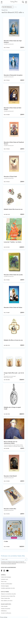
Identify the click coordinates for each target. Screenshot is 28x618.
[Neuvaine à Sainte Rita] (14, 496)
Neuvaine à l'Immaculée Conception (13, 75)
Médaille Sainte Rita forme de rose (13, 209)
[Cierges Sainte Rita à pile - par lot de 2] (14, 360)
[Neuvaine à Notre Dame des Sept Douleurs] (14, 28)
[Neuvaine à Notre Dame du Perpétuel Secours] (14, 129)
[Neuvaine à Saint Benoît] (14, 463)
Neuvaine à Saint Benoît (10, 476)
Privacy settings (3, 617)
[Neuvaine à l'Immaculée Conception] (14, 62)
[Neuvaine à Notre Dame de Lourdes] (14, 262)
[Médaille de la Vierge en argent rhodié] (14, 394)
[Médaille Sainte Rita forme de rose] (14, 196)
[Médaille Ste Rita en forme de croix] (14, 327)
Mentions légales (5, 586)
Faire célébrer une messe (6, 600)
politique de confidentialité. (11, 563)
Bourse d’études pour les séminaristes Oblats (10, 442)
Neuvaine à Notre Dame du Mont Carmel (12, 108)
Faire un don (3, 581)
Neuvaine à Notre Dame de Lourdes (13, 274)
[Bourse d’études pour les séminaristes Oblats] (14, 429)
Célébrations (4, 611)
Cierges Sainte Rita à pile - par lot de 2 (14, 373)
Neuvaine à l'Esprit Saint (10, 176)
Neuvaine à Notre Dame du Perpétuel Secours (14, 143)
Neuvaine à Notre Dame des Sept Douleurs (13, 41)
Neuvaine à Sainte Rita (10, 508)
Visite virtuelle (4, 606)
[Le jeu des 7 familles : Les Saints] (14, 229)
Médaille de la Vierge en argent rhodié (12, 408)
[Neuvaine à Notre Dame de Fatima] (14, 294)
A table (6, 541)
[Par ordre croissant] (16, 7)
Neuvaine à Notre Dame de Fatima (13, 307)
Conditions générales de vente (8, 588)
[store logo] (13, 1)
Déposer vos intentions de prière (8, 594)
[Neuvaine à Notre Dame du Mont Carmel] (14, 95)
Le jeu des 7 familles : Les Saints (12, 242)
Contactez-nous (4, 579)
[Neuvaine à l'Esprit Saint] (14, 164)
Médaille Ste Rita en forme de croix (13, 340)
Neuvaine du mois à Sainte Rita (8, 596)
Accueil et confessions (6, 613)
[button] (8, 7)
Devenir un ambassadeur (6, 583)
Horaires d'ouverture (5, 608)
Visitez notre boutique (6, 577)
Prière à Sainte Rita (5, 598)
